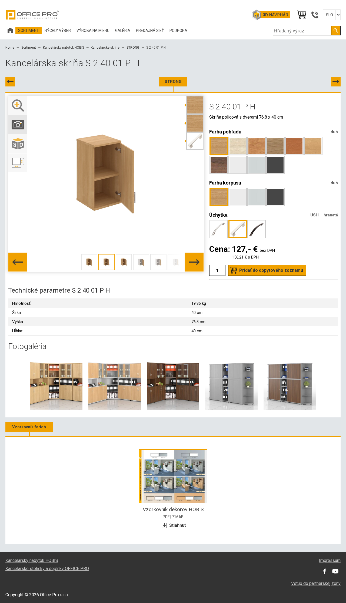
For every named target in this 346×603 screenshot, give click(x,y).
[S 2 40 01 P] (10, 81)
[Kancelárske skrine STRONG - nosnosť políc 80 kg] (56, 383)
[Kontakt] (314, 14)
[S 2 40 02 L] (336, 81)
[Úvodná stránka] (10, 30)
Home (9, 47)
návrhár (275, 14)
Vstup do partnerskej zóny (316, 583)
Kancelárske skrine (105, 47)
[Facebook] (324, 571)
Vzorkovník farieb (29, 426)
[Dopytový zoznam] (301, 14)
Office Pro (32, 14)
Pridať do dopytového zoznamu (271, 270)
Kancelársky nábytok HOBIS (63, 47)
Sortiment (28, 47)
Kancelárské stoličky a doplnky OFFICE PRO (47, 568)
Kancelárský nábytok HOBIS (31, 560)
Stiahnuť (177, 525)
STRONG (133, 47)
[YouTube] (335, 571)
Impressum (330, 560)
